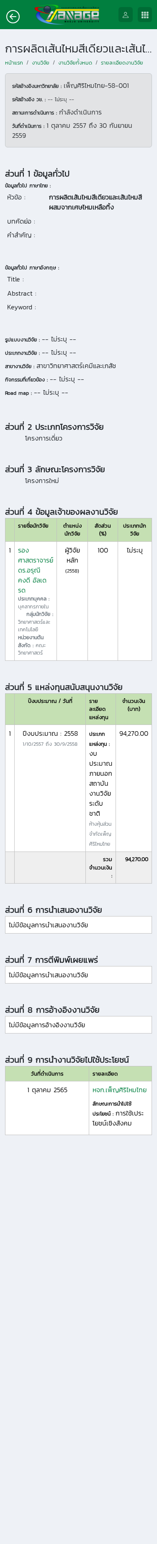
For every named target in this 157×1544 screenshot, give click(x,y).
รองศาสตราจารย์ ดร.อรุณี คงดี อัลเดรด (35, 570)
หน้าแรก (14, 63)
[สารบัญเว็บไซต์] (147, 14)
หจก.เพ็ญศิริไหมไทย (120, 1090)
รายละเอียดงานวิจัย (122, 63)
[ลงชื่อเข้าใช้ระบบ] (128, 14)
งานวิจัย (40, 63)
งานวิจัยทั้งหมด (75, 63)
